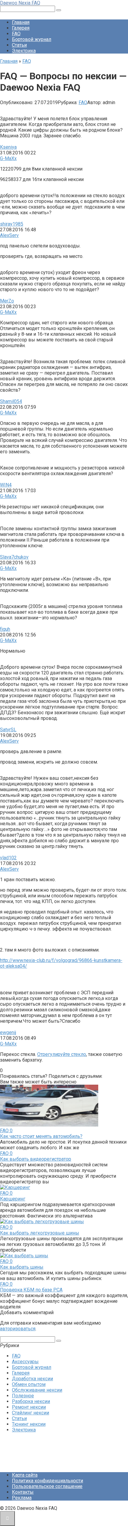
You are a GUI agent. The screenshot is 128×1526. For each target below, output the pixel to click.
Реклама (22, 1498)
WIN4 (6, 485)
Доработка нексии (32, 1378)
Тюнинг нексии (29, 1424)
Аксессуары (25, 1361)
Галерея (20, 28)
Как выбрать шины (21, 1267)
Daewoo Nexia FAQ (20, 3)
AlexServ (9, 235)
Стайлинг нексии (30, 1413)
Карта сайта (25, 1475)
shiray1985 (11, 224)
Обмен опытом (29, 1384)
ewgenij (8, 1032)
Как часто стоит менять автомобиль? (41, 1136)
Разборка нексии (31, 1401)
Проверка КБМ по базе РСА (31, 1290)
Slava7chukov (14, 557)
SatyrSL (8, 729)
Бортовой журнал (31, 39)
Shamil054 (11, 401)
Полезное (23, 1396)
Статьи (19, 45)
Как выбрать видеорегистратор (35, 1159)
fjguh (5, 629)
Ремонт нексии (29, 1407)
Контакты (23, 1492)
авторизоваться (17, 1329)
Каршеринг (12, 1199)
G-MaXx (8, 158)
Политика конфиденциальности (47, 1481)
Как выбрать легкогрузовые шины (39, 1233)
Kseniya (8, 147)
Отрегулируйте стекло (61, 1054)
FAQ (16, 34)
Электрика (24, 51)
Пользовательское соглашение (47, 1486)
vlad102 (8, 858)
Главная (20, 22)
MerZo (7, 301)
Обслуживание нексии (37, 1390)
